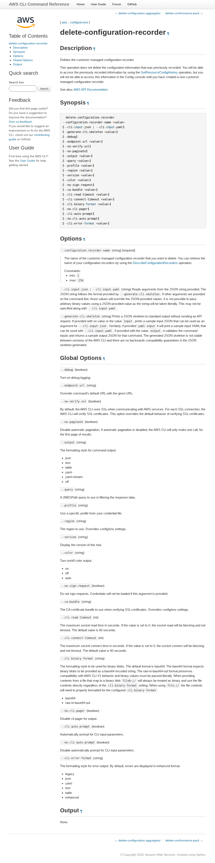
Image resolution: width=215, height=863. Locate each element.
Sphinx (200, 854)
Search (44, 88)
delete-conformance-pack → (184, 13)
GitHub (132, 4)
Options (18, 56)
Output (17, 64)
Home (81, 4)
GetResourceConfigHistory (159, 72)
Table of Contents (28, 36)
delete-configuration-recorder (28, 43)
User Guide (98, 4)
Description (20, 47)
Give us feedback (20, 121)
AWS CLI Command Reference (39, 4)
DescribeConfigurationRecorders (155, 263)
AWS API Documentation (90, 89)
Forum (116, 4)
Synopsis (19, 51)
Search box (16, 82)
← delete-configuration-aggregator (138, 13)
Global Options (23, 60)
